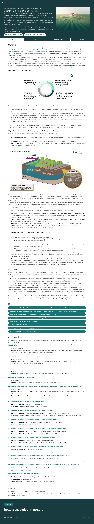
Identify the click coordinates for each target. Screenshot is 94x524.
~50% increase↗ (72, 48)
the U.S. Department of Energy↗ (39, 51)
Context (12, 39)
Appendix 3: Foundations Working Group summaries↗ (24, 321)
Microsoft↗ (17, 51)
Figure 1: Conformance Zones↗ (18, 324)
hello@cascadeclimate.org (23, 509)
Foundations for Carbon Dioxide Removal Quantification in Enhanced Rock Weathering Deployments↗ (37, 307)
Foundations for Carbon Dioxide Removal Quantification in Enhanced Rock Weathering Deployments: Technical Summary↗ (43, 311)
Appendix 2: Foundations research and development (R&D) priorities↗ (28, 318)
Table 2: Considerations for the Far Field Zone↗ (22, 331)
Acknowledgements (58, 39)
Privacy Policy (86, 517)
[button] (74, 2)
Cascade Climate (9, 2)
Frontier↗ (11, 51)
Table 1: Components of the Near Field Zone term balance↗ (25, 328)
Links (35, 39)
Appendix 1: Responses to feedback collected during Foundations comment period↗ (32, 314)
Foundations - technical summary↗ (35, 34)
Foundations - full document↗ (13, 34)
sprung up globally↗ (32, 50)
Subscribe (8, 504)
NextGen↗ (24, 51)
